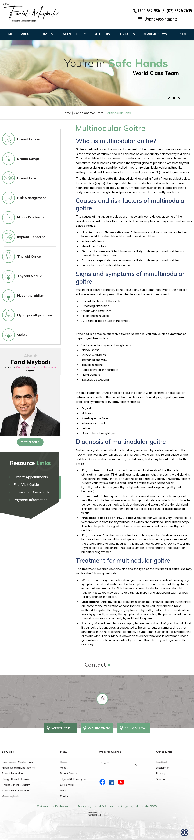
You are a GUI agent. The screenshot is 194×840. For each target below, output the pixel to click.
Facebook (102, 782)
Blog (63, 790)
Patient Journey (73, 34)
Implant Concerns (31, 237)
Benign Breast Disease (16, 779)
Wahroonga (99, 728)
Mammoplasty (10, 796)
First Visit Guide (26, 484)
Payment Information (30, 500)
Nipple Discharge (30, 217)
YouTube (121, 782)
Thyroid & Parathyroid (73, 779)
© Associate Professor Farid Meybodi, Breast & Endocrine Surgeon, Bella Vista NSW (97, 806)
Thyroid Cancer (29, 256)
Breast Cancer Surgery (16, 784)
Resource (30, 463)
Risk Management (31, 198)
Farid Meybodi (30, 362)
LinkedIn (112, 782)
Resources (126, 34)
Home (8, 34)
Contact (182, 34)
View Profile (30, 442)
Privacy (160, 773)
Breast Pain (26, 178)
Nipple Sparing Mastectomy (19, 767)
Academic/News (155, 34)
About (26, 34)
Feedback (162, 762)
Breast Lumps (28, 158)
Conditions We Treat (88, 113)
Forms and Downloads (31, 492)
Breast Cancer (28, 139)
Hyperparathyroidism (34, 315)
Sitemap (161, 779)
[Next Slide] (179, 98)
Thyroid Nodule (29, 276)
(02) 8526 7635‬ (179, 10)
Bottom (184, 830)
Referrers (102, 34)
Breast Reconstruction (15, 790)
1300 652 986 (148, 10)
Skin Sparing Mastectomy (17, 762)
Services (46, 34)
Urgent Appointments (161, 19)
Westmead (60, 728)
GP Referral (67, 784)
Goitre (22, 334)
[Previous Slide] (169, 98)
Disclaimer (162, 767)
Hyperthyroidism (30, 295)
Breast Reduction (12, 773)
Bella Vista (134, 728)
